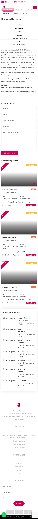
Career (19, 470)
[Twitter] (12, 512)
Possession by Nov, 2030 (17, 202)
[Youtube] (30, 512)
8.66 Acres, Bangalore (11, 290)
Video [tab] (25, 13)
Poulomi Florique (9, 287)
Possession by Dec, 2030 (17, 300)
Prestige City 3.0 (24, 352)
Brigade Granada (24, 360)
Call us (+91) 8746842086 (14, 2)
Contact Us (19, 467)
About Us (19, 463)
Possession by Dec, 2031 (17, 252)
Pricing (19, 42)
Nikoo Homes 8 (9, 237)
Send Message (9, 153)
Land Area (19, 28)
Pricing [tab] (6, 13)
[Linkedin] (26, 512)
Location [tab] (15, 13)
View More (31, 205)
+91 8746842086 (20, 444)
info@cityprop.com (19, 441)
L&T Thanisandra (9, 189)
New (29, 202)
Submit (19, 503)
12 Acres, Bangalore (10, 192)
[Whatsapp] (17, 512)
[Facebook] (8, 512)
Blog (19, 473)
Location (19, 35)
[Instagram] (21, 512)
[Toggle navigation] (35, 7)
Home (19, 460)
